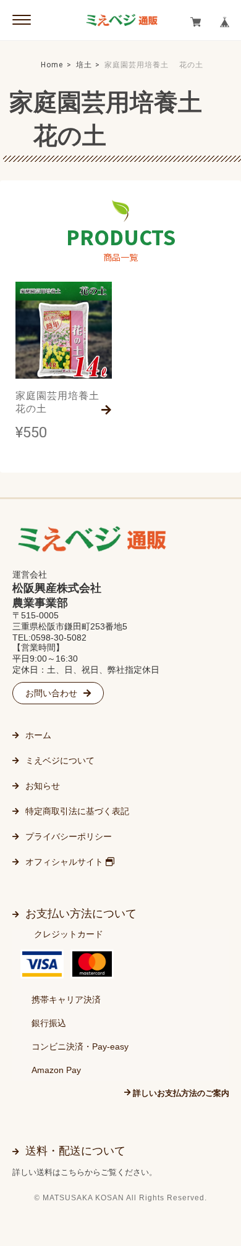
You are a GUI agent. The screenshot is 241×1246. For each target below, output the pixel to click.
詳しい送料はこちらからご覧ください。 (84, 1172)
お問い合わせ (51, 693)
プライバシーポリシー (68, 836)
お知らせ (42, 786)
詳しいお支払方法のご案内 (181, 1093)
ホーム (38, 735)
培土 (84, 65)
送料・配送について (75, 1151)
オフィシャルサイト (65, 862)
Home (52, 65)
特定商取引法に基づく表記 (77, 811)
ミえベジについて (60, 760)
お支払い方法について (81, 913)
